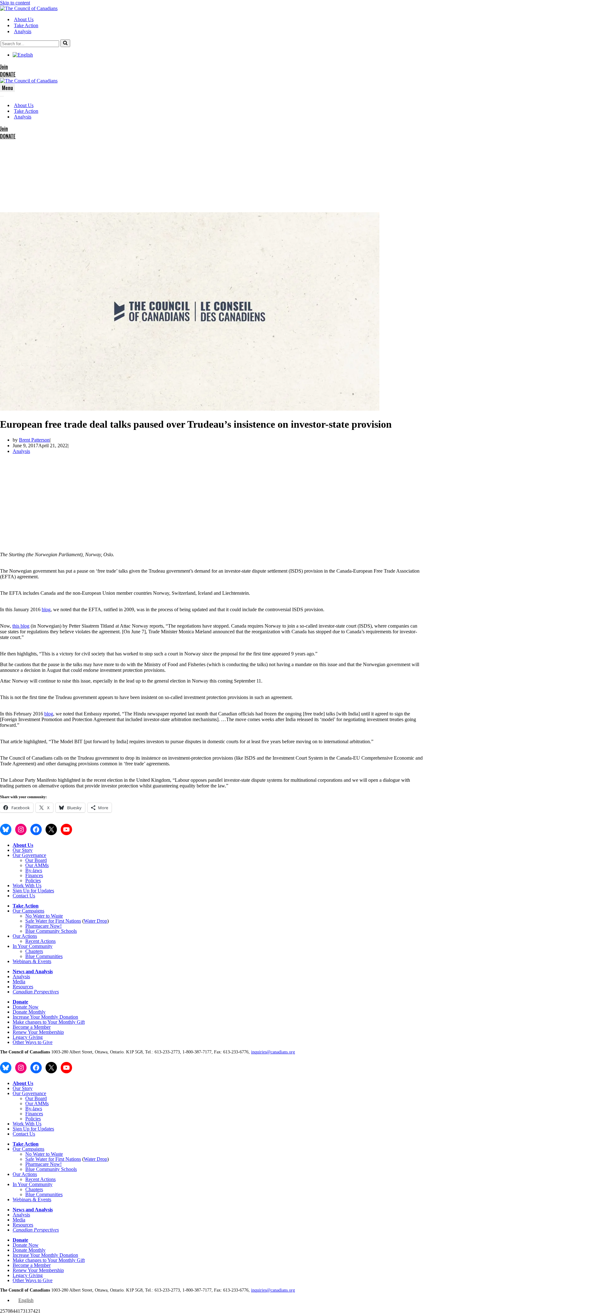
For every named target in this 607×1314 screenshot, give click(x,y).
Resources (23, 986)
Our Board (36, 860)
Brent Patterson (34, 440)
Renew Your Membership (38, 1032)
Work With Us (27, 885)
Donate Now (26, 1007)
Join (4, 66)
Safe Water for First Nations (53, 921)
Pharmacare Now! (43, 926)
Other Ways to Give (32, 1042)
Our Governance (29, 855)
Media (19, 981)
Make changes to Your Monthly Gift (49, 1022)
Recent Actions (40, 941)
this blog (20, 626)
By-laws (33, 870)
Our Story (23, 850)
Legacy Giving (28, 1037)
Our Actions (25, 936)
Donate (20, 1001)
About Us (24, 19)
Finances (34, 875)
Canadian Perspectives (36, 991)
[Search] (65, 43)
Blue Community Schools (51, 931)
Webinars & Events (32, 961)
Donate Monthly (29, 1012)
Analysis (22, 31)
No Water (35, 916)
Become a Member (32, 1027)
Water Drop (95, 921)
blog (46, 609)
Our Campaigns (28, 910)
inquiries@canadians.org (273, 1052)
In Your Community (32, 946)
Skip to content (15, 2)
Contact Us (24, 895)
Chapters (34, 951)
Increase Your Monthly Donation (45, 1017)
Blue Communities (44, 956)
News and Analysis (33, 971)
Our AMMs (37, 865)
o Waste (55, 916)
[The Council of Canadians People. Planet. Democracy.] (29, 8)
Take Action (26, 25)
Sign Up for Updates (33, 890)
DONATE (7, 74)
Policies (33, 880)
